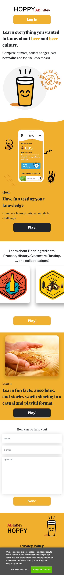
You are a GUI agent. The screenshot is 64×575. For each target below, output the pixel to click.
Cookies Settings (19, 569)
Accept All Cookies (41, 569)
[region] (32, 561)
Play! (32, 321)
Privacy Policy (32, 546)
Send (32, 501)
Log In (32, 19)
